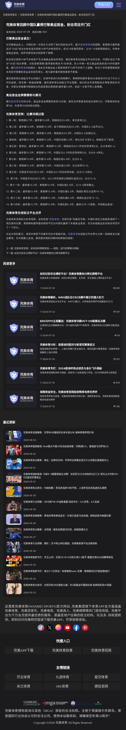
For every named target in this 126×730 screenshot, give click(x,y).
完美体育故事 (27, 14)
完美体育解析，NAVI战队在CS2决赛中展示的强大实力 (72, 297)
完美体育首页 (10, 14)
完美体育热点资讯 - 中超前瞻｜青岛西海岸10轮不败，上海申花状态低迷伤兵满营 (64, 487)
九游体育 (62, 677)
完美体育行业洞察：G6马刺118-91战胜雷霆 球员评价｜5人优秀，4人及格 (61, 501)
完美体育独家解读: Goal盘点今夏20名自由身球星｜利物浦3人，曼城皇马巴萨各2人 (66, 446)
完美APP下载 (23, 650)
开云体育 (23, 677)
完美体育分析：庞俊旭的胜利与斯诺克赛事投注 (67, 344)
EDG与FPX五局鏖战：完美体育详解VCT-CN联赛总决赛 (72, 321)
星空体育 (101, 677)
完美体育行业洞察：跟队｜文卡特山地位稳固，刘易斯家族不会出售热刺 (60, 543)
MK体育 (62, 686)
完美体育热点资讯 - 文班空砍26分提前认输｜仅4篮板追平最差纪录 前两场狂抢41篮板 (67, 584)
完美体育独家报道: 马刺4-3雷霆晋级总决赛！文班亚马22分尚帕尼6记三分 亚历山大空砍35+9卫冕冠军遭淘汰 (71, 476)
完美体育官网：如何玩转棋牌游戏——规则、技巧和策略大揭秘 (46, 248)
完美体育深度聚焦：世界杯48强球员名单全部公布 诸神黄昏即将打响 (58, 432)
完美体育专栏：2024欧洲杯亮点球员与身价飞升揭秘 (71, 368)
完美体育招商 (101, 650)
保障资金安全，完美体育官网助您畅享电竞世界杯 (68, 392)
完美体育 (54, 219)
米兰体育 (23, 686)
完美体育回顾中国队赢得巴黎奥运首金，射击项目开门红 (66, 14)
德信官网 (101, 686)
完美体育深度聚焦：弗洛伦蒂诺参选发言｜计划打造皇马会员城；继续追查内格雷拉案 (67, 515)
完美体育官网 (85, 44)
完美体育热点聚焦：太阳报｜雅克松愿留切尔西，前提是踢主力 (55, 529)
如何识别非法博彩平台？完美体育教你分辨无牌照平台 (42, 253)
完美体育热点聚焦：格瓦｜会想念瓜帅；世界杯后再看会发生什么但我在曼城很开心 (66, 460)
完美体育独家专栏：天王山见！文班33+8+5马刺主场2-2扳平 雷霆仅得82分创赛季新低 (68, 557)
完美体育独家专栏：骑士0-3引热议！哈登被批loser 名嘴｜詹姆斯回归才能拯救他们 (66, 571)
